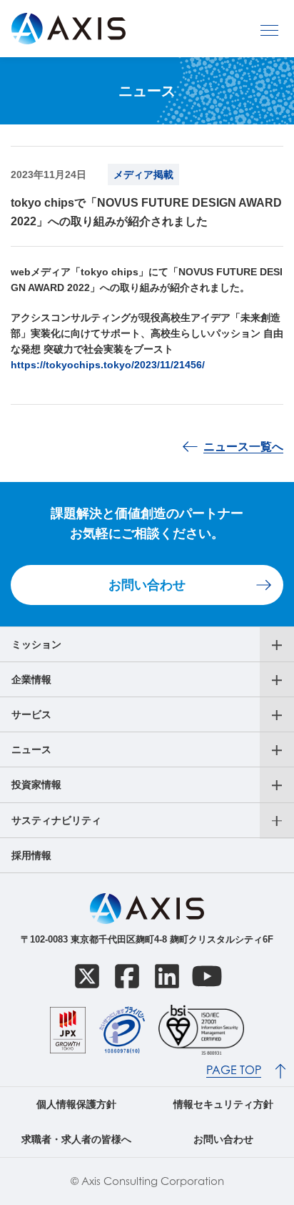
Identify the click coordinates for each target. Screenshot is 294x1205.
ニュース (31, 749)
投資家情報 (36, 784)
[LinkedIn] (167, 976)
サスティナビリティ (56, 820)
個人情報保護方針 (76, 1104)
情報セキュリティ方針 (223, 1104)
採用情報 (31, 855)
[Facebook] (127, 976)
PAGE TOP (233, 1070)
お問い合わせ (147, 585)
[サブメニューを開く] (277, 645)
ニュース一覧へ (243, 447)
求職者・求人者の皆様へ (76, 1139)
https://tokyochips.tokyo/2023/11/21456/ (108, 364)
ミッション (36, 644)
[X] (87, 976)
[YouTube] (207, 976)
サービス (31, 714)
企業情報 (31, 679)
